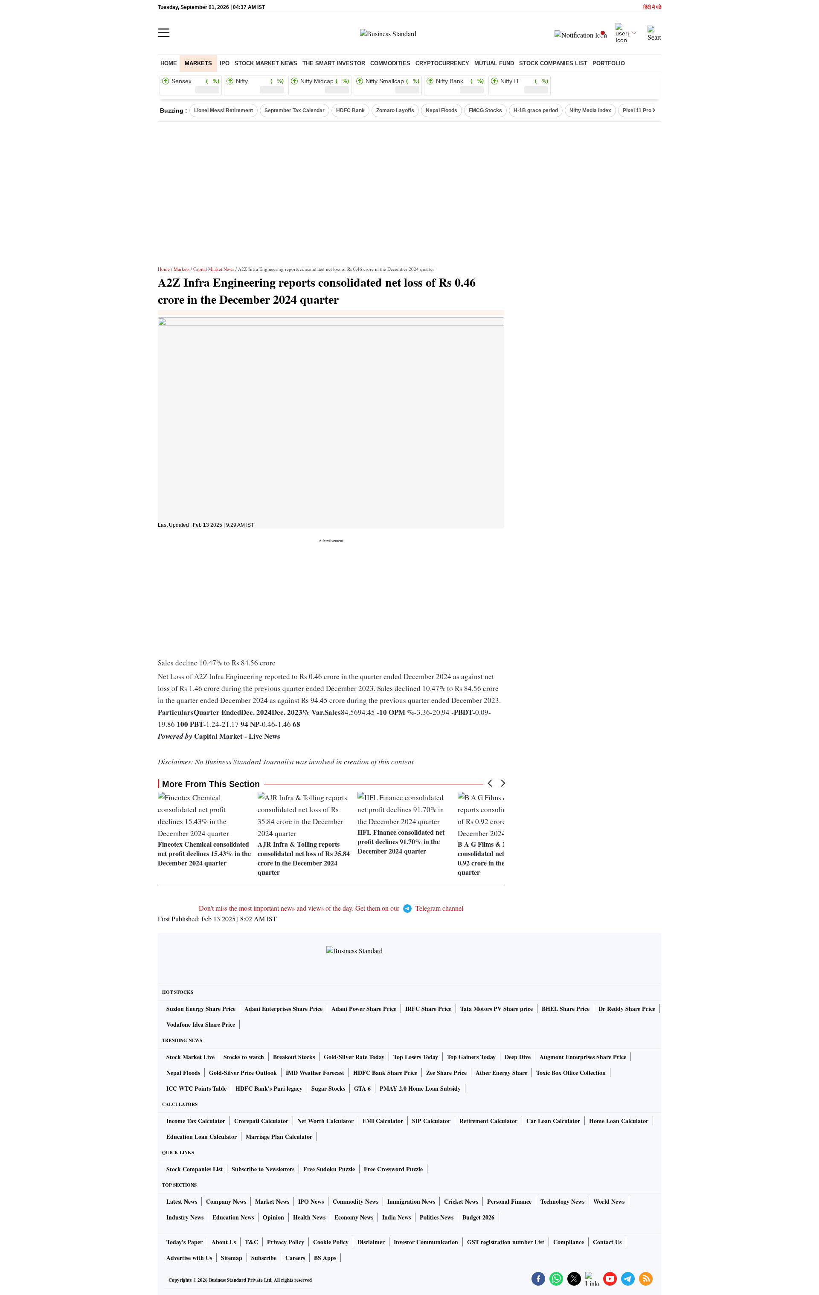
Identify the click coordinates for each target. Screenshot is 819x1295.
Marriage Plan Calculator (279, 1136)
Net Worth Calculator (325, 1120)
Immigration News (411, 1201)
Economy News (353, 1217)
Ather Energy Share (501, 1072)
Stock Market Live (190, 1056)
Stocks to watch (244, 1056)
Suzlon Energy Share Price (200, 1008)
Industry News (184, 1217)
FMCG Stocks (485, 110)
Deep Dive (518, 1056)
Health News (309, 1217)
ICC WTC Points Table (196, 1088)
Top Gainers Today (471, 1056)
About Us (224, 1241)
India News (396, 1217)
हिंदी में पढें (652, 7)
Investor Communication (426, 1241)
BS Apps (325, 1257)
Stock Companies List (194, 1168)
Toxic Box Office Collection (571, 1072)
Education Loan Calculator (201, 1136)
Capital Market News (213, 269)
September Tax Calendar (294, 110)
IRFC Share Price (428, 1008)
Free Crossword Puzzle (393, 1168)
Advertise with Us (189, 1257)
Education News (233, 1217)
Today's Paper (184, 1241)
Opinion (273, 1217)
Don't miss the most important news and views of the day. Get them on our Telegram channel (331, 907)
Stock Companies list (553, 63)
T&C (251, 1241)
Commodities (390, 63)
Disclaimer (371, 1241)
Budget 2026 (478, 1217)
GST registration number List (505, 1241)
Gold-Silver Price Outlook (243, 1072)
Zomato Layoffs (395, 110)
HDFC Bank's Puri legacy (268, 1088)
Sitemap (231, 1257)
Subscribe (263, 1257)
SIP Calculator (431, 1120)
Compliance (568, 1241)
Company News (226, 1201)
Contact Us (607, 1241)
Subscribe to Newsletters (263, 1168)
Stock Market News (266, 63)
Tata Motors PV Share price (496, 1008)
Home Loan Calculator (618, 1120)
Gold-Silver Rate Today (354, 1056)
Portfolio (608, 63)
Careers (295, 1257)
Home (168, 63)
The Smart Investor (333, 63)
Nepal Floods (441, 110)
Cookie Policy (331, 1241)
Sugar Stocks (328, 1088)
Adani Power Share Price (363, 1008)
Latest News (181, 1201)
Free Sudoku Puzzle (329, 1168)
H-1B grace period (536, 110)
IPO (224, 63)
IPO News (311, 1201)
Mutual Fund (494, 63)
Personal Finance (509, 1201)
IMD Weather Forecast (315, 1072)
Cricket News (461, 1201)
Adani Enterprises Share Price (283, 1008)
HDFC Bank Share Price (385, 1072)
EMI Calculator (383, 1120)
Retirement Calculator (488, 1120)
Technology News (562, 1201)
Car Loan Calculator (553, 1120)
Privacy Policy (285, 1241)
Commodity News (355, 1201)
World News (608, 1201)
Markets (198, 63)
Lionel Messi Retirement (223, 110)
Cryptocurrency (442, 63)
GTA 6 (362, 1088)
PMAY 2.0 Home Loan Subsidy (420, 1088)
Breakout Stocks (294, 1056)
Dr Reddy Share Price (626, 1008)
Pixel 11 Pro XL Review (650, 110)
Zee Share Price (446, 1072)
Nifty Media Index (590, 110)
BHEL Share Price (566, 1008)
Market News (272, 1201)
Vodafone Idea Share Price (200, 1024)
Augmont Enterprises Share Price (583, 1056)
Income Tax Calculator (195, 1120)
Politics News (436, 1217)
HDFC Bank (350, 110)
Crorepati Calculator (261, 1120)
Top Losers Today (415, 1056)
